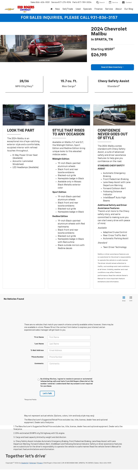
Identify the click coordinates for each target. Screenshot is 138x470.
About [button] (118, 9)
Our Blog (128, 9)
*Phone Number (37, 357)
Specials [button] (87, 9)
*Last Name (39, 344)
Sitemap (33, 463)
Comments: (39, 363)
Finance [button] (98, 9)
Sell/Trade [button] (68, 9)
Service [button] (109, 9)
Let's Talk (47, 393)
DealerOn (24, 463)
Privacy (40, 463)
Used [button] (78, 9)
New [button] (57, 9)
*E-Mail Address (37, 350)
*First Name (39, 337)
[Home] (51, 9)
